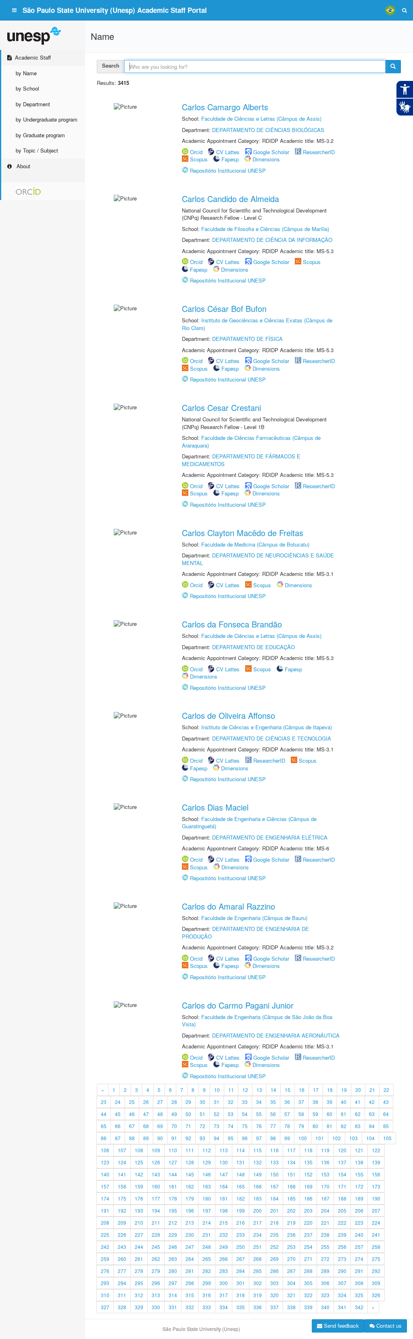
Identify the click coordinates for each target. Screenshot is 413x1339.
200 (257, 1210)
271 (308, 1258)
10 (217, 1089)
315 (190, 1295)
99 (287, 1138)
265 (206, 1258)
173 (376, 1186)
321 (291, 1295)
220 (308, 1222)
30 (202, 1101)
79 (301, 1125)
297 (173, 1282)
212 (173, 1222)
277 (122, 1270)
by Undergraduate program (46, 119)
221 (325, 1222)
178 (173, 1198)
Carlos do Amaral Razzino (228, 906)
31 (216, 1101)
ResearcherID (319, 152)
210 (139, 1222)
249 (223, 1246)
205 (342, 1210)
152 (308, 1174)
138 (359, 1162)
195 (173, 1210)
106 (105, 1150)
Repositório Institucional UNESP (228, 170)
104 (370, 1138)
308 (359, 1282)
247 (190, 1246)
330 (156, 1307)
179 (190, 1198)
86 (103, 1138)
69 (160, 1125)
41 (358, 1101)
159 (139, 1186)
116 (274, 1150)
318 (240, 1295)
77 (273, 1125)
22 (386, 1089)
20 (358, 1089)
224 (376, 1222)
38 (315, 1101)
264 (190, 1258)
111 (190, 1150)
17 (316, 1089)
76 (259, 1125)
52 (216, 1113)
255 (325, 1246)
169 (308, 1186)
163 (206, 1186)
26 (146, 1101)
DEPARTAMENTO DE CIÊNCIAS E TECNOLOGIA (271, 738)
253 (291, 1246)
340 (325, 1307)
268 (257, 1258)
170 (325, 1186)
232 (223, 1234)
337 (274, 1307)
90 (160, 1138)
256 (342, 1246)
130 (223, 1162)
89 (146, 1138)
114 (240, 1150)
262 (156, 1258)
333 (206, 1307)
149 (257, 1174)
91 (174, 1138)
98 (273, 1138)
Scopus (199, 159)
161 (173, 1186)
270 (291, 1258)
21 (372, 1089)
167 (274, 1186)
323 (325, 1295)
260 (122, 1258)
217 (257, 1222)
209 (122, 1222)
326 (376, 1295)
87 (118, 1138)
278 (139, 1270)
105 (387, 1138)
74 (231, 1125)
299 (206, 1282)
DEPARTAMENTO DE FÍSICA (247, 338)
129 (206, 1162)
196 (190, 1210)
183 (257, 1198)
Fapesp (230, 159)
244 (139, 1246)
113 (223, 1150)
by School (27, 88)
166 (257, 1186)
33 (245, 1101)
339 (308, 1307)
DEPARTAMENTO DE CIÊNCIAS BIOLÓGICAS (268, 130)
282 (206, 1270)
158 (122, 1186)
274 (359, 1258)
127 (173, 1162)
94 (216, 1138)
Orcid (196, 152)
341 (342, 1307)
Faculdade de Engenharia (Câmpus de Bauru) (254, 918)
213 (190, 1222)
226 (122, 1234)
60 (329, 1113)
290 (342, 1270)
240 (359, 1234)
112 (206, 1150)
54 (245, 1113)
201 (274, 1210)
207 (376, 1210)
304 (291, 1282)
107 (122, 1150)
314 (173, 1295)
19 (344, 1089)
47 (146, 1113)
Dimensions (266, 159)
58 (301, 1113)
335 (240, 1307)
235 (274, 1234)
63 (372, 1113)
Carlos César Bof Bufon (224, 308)
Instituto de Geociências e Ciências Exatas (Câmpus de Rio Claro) (257, 324)
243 (122, 1246)
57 (287, 1113)
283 (223, 1270)
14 (273, 1089)
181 (223, 1198)
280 (173, 1270)
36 (287, 1101)
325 (359, 1295)
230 (190, 1234)
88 (132, 1138)
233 (240, 1234)
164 (223, 1186)
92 (188, 1138)
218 (274, 1222)
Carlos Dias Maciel (215, 807)
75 (245, 1125)
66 (118, 1125)
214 (206, 1222)
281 (190, 1270)
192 (122, 1210)
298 (190, 1282)
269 (274, 1258)
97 (259, 1138)
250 (240, 1246)
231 (206, 1234)
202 (291, 1210)
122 (376, 1150)
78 (287, 1125)
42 (372, 1101)
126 (156, 1162)
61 (343, 1113)
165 (240, 1186)
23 (103, 1101)
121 (359, 1150)
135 (308, 1162)
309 (376, 1282)
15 (287, 1089)
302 (257, 1282)
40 (343, 1101)
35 (273, 1101)
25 (132, 1101)
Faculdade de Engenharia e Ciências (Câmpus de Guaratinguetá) (249, 822)
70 (174, 1125)
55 (259, 1113)
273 (342, 1258)
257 (359, 1246)
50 (188, 1113)
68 (146, 1125)
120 (342, 1150)
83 (358, 1125)
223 (359, 1222)
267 (240, 1258)
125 (139, 1162)
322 (308, 1295)
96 (245, 1138)
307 (342, 1282)
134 (291, 1162)
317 (223, 1295)
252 (274, 1246)
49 (174, 1113)
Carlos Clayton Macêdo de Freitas (242, 532)
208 (105, 1222)
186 (308, 1198)
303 (274, 1282)
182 (240, 1198)
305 (308, 1282)
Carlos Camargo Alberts (225, 107)
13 (259, 1089)
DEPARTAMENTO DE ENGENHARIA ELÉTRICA (269, 837)
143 (156, 1174)
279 (156, 1270)
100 (302, 1138)
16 (302, 1089)
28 (174, 1101)
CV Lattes (228, 152)
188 (342, 1198)
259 (105, 1258)
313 (156, 1295)
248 (206, 1246)
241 (376, 1234)
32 (231, 1101)
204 (325, 1210)
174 (105, 1198)
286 (274, 1270)
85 (386, 1125)
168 (291, 1186)
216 (240, 1222)
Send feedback (340, 1325)
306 (325, 1282)
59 (315, 1113)
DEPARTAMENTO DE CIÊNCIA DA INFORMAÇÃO (272, 239)
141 (122, 1174)
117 (291, 1150)
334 (223, 1307)
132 (257, 1162)
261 (139, 1258)
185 (291, 1198)
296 (156, 1282)
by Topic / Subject (37, 150)
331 (173, 1307)
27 (160, 1101)
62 (358, 1113)
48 (160, 1113)
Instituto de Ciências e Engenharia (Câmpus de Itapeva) (266, 727)
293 (105, 1282)
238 (325, 1234)
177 (156, 1198)
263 (173, 1258)
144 (173, 1174)
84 (372, 1125)
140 (105, 1174)
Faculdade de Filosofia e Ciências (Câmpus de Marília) (265, 229)
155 (359, 1174)
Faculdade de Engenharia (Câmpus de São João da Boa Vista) (257, 1020)
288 (308, 1270)
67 (132, 1125)
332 (190, 1307)
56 (273, 1113)
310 (105, 1295)
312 (139, 1295)
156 (376, 1174)
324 (342, 1295)
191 (105, 1210)
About (22, 166)
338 (291, 1307)
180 (206, 1198)
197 (206, 1210)
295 (139, 1282)
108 (139, 1150)
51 (202, 1113)
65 (103, 1125)
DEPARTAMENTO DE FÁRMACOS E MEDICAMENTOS (241, 460)
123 (105, 1162)
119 (325, 1150)
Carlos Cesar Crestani (221, 407)
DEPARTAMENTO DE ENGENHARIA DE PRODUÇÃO (245, 932)
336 (257, 1307)
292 (376, 1270)
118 (308, 1150)
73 (216, 1125)
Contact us (388, 1325)
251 (257, 1246)
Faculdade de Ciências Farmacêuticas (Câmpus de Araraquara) (251, 441)
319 (257, 1295)
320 (274, 1295)
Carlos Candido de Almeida (230, 198)
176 (139, 1198)
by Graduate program (40, 135)
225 (105, 1234)
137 (342, 1162)
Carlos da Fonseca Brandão (232, 624)
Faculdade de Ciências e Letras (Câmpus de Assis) (261, 118)
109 (156, 1150)
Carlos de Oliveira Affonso (228, 715)
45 (118, 1113)
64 (386, 1113)
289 (325, 1270)
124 (122, 1162)
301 (240, 1282)
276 (105, 1270)
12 (245, 1089)
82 (343, 1125)
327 (105, 1307)
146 (206, 1174)
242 (105, 1246)
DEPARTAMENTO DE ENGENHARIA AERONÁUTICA (276, 1035)
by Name (26, 73)
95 (231, 1138)
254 (308, 1246)
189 (359, 1198)
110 (173, 1150)
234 (257, 1234)
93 (202, 1138)
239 (342, 1234)
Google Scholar (271, 152)
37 (301, 1101)
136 (325, 1162)
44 (103, 1113)
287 (291, 1270)
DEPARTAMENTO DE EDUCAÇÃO (253, 647)
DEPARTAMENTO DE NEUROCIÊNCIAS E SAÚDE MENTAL (258, 559)
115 (257, 1150)
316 (206, 1295)
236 (291, 1234)
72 (202, 1125)
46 (132, 1113)
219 (291, 1222)
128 (190, 1162)
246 (173, 1246)
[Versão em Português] (390, 10)
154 (342, 1174)
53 (231, 1113)
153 (325, 1174)
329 (139, 1307)
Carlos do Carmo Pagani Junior (238, 1005)
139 (376, 1162)
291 (359, 1270)
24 (118, 1101)
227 (139, 1234)
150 (274, 1174)
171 (342, 1186)
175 (122, 1198)
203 (308, 1210)
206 (359, 1210)
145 (190, 1174)
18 (330, 1089)
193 (139, 1210)
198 (223, 1210)
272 (325, 1258)
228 (156, 1234)
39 (329, 1101)
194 (156, 1210)
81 (329, 1125)
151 (291, 1174)
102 (336, 1138)
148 (240, 1174)
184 (274, 1198)
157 (105, 1186)
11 (231, 1089)
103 (353, 1138)
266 (223, 1258)
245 (156, 1246)
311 (122, 1295)
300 (223, 1282)
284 (240, 1270)
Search (110, 65)
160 (156, 1186)
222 (342, 1222)
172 (359, 1186)
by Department (33, 104)
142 (139, 1174)
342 (359, 1307)
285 (257, 1270)
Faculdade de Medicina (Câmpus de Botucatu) (255, 544)
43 (386, 1101)
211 (156, 1222)
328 (122, 1307)
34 (259, 1101)
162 (190, 1186)
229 (173, 1234)
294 (122, 1282)
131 (240, 1162)
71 (188, 1125)
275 (376, 1258)
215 (223, 1222)
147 (223, 1174)
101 (319, 1138)
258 (376, 1246)
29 (188, 1101)
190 (376, 1198)
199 (240, 1210)
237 (308, 1234)
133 (274, 1162)
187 (325, 1198)
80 (315, 1125)
